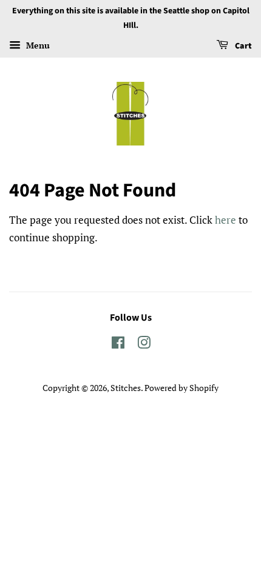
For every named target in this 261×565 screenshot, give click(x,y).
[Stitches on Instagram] (144, 344)
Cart (242, 46)
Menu (37, 45)
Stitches (125, 387)
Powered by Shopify (181, 387)
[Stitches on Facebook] (118, 344)
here (225, 220)
